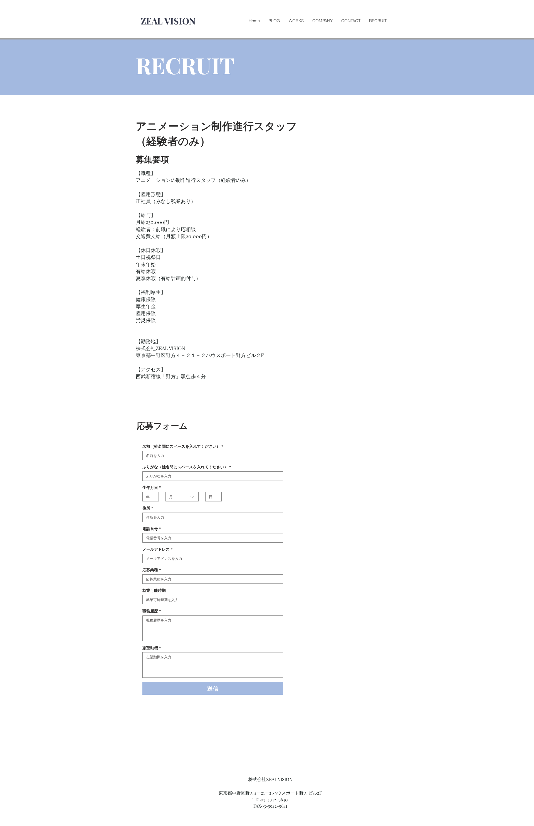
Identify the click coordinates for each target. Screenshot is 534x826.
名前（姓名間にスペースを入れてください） (182, 446)
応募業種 (151, 569)
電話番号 (151, 528)
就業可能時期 (154, 590)
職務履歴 (151, 611)
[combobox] (182, 496)
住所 (147, 508)
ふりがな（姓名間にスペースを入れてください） (186, 466)
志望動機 (151, 647)
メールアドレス (157, 549)
